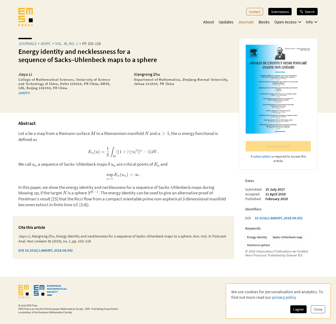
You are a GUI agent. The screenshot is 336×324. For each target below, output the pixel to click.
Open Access (285, 21)
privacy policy (284, 297)
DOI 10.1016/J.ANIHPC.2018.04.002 (45, 250)
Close (318, 309)
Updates (226, 21)
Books (264, 21)
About (208, 21)
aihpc (46, 43)
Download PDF (278, 146)
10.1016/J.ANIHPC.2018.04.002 (278, 218)
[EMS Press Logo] (25, 17)
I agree (298, 309)
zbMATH (24, 93)
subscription (262, 156)
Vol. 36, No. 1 (66, 43)
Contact (254, 11)
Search (310, 11)
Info (309, 21)
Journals (246, 21)
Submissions (280, 11)
